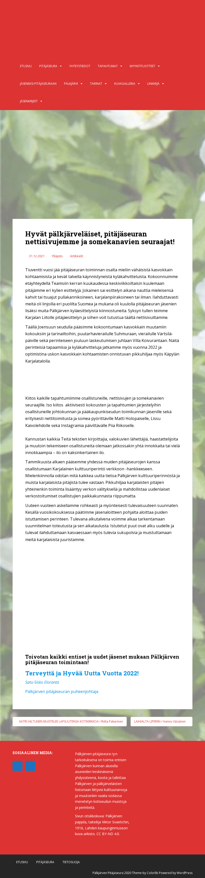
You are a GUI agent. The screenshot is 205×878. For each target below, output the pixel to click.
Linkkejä (153, 83)
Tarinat (96, 83)
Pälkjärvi (71, 83)
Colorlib (152, 873)
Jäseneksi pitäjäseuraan (38, 83)
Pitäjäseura (48, 66)
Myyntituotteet (142, 66)
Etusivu (26, 66)
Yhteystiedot (79, 66)
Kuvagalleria (124, 83)
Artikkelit (76, 256)
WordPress (184, 873)
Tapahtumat (108, 66)
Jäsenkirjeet (29, 101)
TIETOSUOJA (71, 862)
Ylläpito (57, 256)
